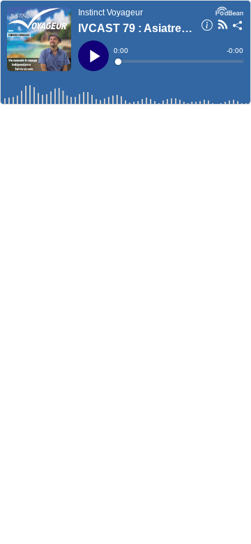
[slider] (179, 61)
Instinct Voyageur (110, 12)
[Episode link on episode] (39, 39)
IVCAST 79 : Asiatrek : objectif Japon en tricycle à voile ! (135, 28)
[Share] (238, 27)
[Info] (207, 27)
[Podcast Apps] (223, 26)
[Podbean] (229, 9)
